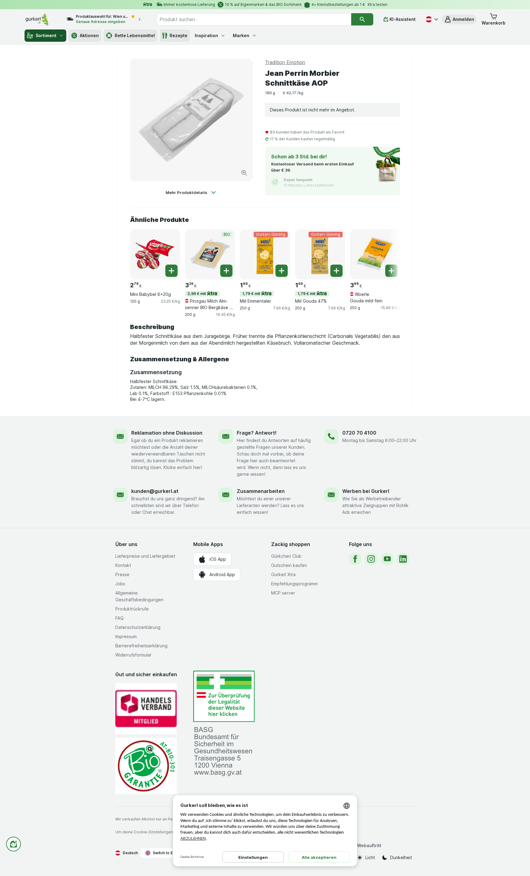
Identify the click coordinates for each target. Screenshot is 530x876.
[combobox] (254, 19)
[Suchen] (362, 19)
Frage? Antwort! (257, 433)
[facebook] (355, 559)
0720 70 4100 (359, 433)
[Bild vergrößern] (244, 173)
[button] (459, 19)
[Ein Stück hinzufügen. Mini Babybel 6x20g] (171, 271)
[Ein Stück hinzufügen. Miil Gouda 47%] (336, 271)
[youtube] (387, 559)
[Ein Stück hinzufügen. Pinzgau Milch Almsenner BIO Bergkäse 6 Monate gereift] (226, 271)
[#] (224, 696)
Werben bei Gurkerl (365, 491)
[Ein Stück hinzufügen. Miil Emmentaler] (281, 271)
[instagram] (371, 559)
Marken (241, 35)
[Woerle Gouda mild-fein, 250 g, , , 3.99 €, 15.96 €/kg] (375, 254)
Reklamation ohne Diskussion (166, 433)
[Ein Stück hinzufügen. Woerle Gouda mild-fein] (391, 271)
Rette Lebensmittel (135, 35)
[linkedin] (403, 559)
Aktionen (89, 35)
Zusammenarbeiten (261, 491)
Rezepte (178, 35)
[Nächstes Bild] (387, 253)
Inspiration (206, 35)
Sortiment (46, 35)
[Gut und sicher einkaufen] (146, 766)
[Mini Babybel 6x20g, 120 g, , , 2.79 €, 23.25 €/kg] (155, 254)
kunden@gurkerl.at (155, 491)
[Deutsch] (431, 19)
